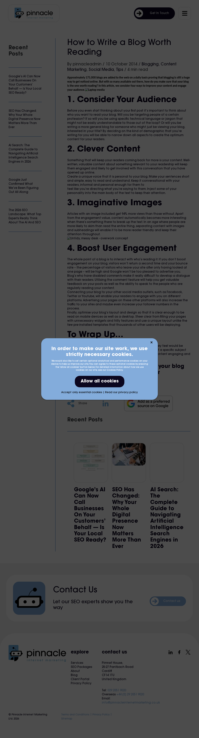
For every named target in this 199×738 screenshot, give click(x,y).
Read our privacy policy (121, 392)
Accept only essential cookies (81, 392)
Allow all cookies (100, 381)
